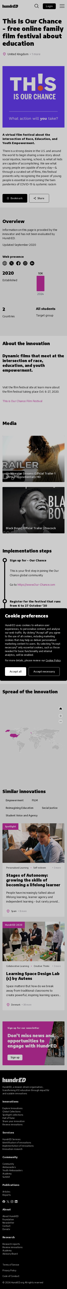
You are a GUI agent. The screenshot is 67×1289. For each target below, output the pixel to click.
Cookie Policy (53, 660)
